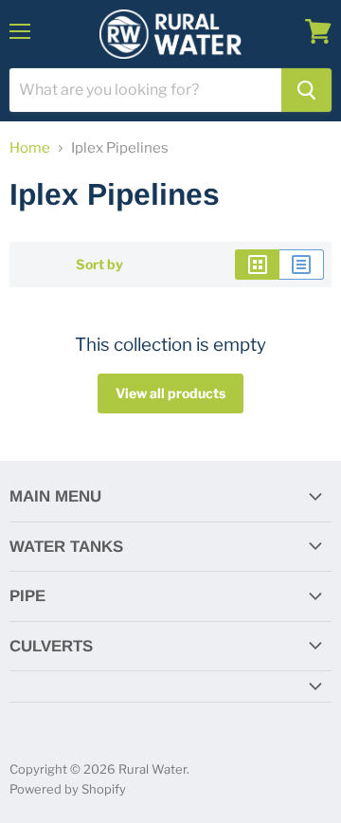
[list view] (301, 264)
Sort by (99, 264)
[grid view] (257, 264)
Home (29, 148)
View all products (170, 393)
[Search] (306, 90)
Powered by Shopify (67, 788)
